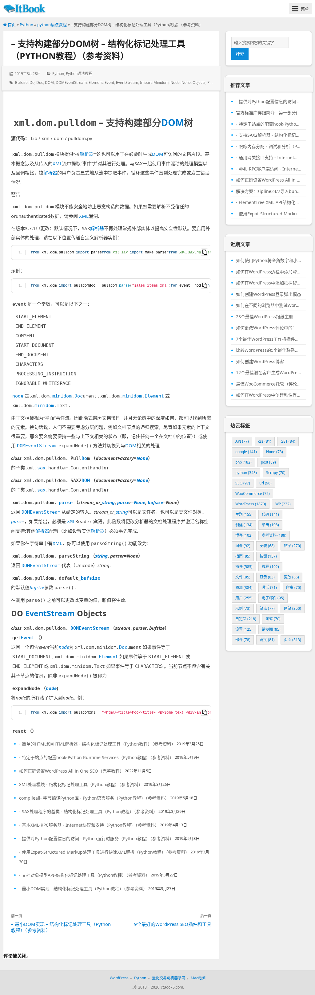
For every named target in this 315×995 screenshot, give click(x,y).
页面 (292, 639)
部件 (242, 639)
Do (32, 82)
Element (96, 82)
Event (109, 82)
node (175, 82)
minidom (161, 82)
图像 (242, 545)
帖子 (292, 545)
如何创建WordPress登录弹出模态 (268, 294)
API (242, 441)
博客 (244, 535)
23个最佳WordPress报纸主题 (264, 316)
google (246, 451)
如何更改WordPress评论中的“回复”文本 (268, 328)
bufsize (21, 82)
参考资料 (274, 535)
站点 (267, 608)
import (146, 82)
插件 (244, 566)
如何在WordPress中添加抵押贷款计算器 (268, 283)
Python (26, 24)
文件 (242, 577)
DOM (49, 82)
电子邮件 (273, 598)
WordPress (250, 504)
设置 (244, 629)
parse (212, 82)
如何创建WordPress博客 (260, 361)
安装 (267, 545)
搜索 (240, 54)
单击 (270, 524)
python (246, 472)
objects (199, 82)
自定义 (245, 618)
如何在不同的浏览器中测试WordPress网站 (268, 305)
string (108, 502)
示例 (242, 608)
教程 (270, 566)
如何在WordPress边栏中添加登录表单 (268, 272)
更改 (291, 577)
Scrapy (275, 472)
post (268, 462)
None (186, 82)
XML (57, 163)
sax (41, 468)
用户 (244, 598)
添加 (244, 587)
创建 (244, 524)
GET (288, 441)
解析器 (87, 154)
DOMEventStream (71, 82)
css (264, 441)
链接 (267, 639)
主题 (244, 514)
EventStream (127, 82)
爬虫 (293, 587)
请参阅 (271, 629)
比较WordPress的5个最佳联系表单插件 (268, 350)
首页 (11, 24)
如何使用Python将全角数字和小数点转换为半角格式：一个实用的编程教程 (268, 260)
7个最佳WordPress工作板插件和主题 (268, 339)
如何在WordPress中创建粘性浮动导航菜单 (268, 395)
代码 (270, 514)
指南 (242, 556)
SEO (242, 483)
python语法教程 (52, 24)
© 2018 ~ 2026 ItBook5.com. (159, 987)
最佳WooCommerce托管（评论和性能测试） (268, 384)
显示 (267, 577)
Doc (39, 82)
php (243, 462)
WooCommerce (252, 493)
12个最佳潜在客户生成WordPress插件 (268, 372)
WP (283, 504)
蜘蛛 (273, 618)
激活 (269, 587)
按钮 (268, 556)
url (265, 483)
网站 (292, 608)
